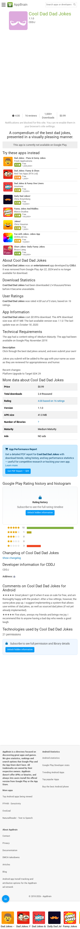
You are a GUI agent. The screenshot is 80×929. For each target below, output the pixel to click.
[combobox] (59, 4)
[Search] (74, 4)
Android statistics (51, 758)
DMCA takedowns (11, 857)
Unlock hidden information (40, 512)
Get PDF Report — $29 (18, 471)
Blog (5, 872)
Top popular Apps (50, 779)
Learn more (11, 465)
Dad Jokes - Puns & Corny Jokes (30, 158)
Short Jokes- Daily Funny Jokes (29, 246)
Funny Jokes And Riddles (26, 209)
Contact (6, 836)
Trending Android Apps (53, 772)
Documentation (10, 850)
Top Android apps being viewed (17, 796)
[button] (40, 576)
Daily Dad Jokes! (22, 196)
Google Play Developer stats (56, 765)
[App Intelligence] (5, 899)
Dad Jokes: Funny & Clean (26, 171)
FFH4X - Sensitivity (12, 803)
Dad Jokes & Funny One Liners (29, 183)
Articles (6, 864)
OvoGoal (7, 811)
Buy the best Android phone (55, 786)
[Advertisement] (40, 71)
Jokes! (17, 221)
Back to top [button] (72, 900)
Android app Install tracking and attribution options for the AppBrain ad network (20, 883)
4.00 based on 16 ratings (51, 400)
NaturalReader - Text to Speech (18, 818)
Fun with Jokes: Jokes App (27, 234)
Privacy (6, 843)
